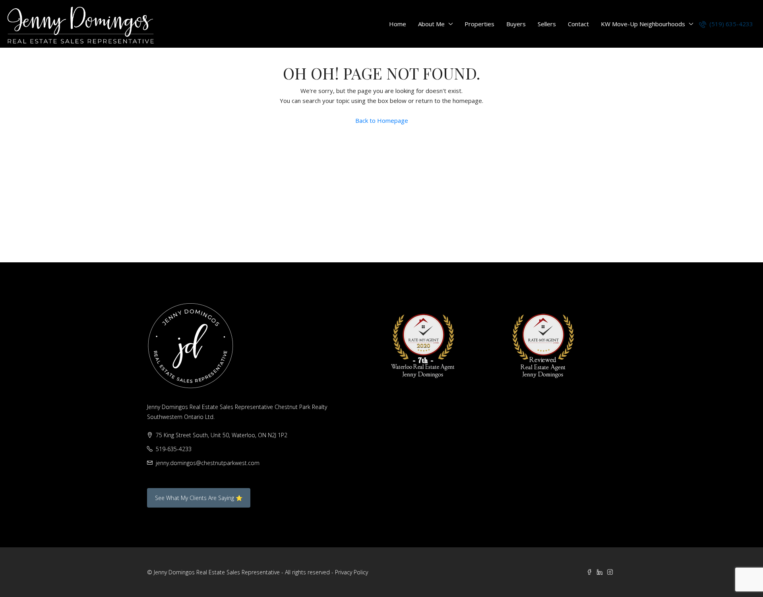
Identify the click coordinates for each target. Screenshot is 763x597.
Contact (578, 24)
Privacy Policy (351, 572)
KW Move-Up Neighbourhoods (643, 24)
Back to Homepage (381, 120)
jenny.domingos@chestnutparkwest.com (207, 463)
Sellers (547, 24)
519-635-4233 (174, 449)
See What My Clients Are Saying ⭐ (198, 498)
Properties (479, 24)
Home (397, 24)
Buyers (516, 24)
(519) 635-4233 (730, 24)
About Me (431, 24)
